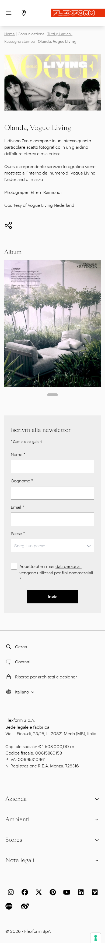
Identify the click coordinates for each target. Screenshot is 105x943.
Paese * (18, 533)
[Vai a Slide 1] (52, 394)
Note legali (19, 860)
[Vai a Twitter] (37, 892)
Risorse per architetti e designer (46, 676)
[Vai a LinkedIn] (79, 892)
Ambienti (17, 819)
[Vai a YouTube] (65, 892)
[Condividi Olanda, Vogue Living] (8, 225)
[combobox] (52, 545)
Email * (17, 507)
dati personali (68, 566)
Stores (13, 840)
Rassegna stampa (19, 41)
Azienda (16, 799)
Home (9, 33)
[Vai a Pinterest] (51, 892)
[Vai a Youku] (9, 906)
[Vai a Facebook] (23, 892)
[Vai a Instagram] (9, 892)
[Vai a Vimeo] (93, 892)
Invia (53, 596)
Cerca (21, 646)
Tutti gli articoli (59, 33)
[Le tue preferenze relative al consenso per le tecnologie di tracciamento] (95, 938)
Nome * (18, 454)
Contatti (22, 661)
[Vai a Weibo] (23, 906)
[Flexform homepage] (78, 13)
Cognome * (22, 480)
